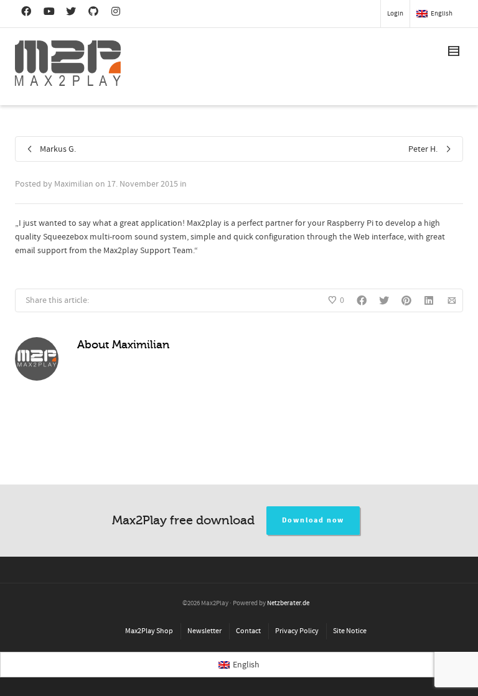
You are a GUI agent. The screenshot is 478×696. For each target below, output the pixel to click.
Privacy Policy (297, 631)
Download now (313, 520)
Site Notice (350, 631)
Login (395, 13)
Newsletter (204, 631)
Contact (248, 631)
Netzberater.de (288, 603)
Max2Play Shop (149, 631)
